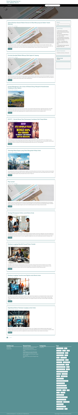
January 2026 (9, 347)
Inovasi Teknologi (63, 357)
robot (68, 390)
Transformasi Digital (60, 408)
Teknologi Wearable (60, 404)
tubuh (66, 408)
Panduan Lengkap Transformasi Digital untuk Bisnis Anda (24, 275)
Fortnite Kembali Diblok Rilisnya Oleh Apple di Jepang (23, 55)
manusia (68, 369)
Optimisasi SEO (64, 373)
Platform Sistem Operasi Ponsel (61, 387)
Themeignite (62, 413)
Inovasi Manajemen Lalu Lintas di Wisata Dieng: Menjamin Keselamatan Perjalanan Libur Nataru (28, 87)
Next (11, 337)
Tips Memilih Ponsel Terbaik (61, 406)
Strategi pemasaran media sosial (62, 397)
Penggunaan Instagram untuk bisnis (62, 380)
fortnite (66, 355)
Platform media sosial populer (61, 385)
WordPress (69, 413)
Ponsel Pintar (59, 390)
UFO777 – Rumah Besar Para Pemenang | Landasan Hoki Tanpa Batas (27, 119)
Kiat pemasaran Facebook (61, 366)
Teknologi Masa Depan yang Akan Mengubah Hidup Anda (24, 150)
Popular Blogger (57, 413)
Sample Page (9, 5)
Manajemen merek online (60, 369)
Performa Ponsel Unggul (60, 383)
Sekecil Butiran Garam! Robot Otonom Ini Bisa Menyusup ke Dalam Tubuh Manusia (29, 23)
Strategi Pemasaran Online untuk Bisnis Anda (21, 213)
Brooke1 (16, 26)
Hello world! (67, 52)
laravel (68, 366)
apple (66, 348)
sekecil (58, 392)
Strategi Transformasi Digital (61, 399)
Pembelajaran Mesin (60, 378)
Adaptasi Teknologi (60, 348)
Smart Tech (63, 392)
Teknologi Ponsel (66, 401)
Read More (10, 48)
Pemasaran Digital (64, 376)
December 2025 (9, 348)
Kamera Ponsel (59, 362)
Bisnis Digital (59, 350)
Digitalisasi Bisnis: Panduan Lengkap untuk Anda (22, 308)
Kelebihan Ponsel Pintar (60, 364)
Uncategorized (41, 347)
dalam (68, 350)
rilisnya (64, 390)
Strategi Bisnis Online (60, 394)
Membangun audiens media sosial (62, 371)
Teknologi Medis (59, 401)
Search (58, 22)
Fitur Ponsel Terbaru (60, 355)
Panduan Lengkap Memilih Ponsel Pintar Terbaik (21, 244)
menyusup (58, 373)
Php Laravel (11, 181)
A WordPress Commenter (60, 52)
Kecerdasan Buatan (66, 362)
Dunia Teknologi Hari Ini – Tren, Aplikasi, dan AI (14, 1)
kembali (67, 364)
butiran (64, 350)
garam (58, 357)
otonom (58, 376)
